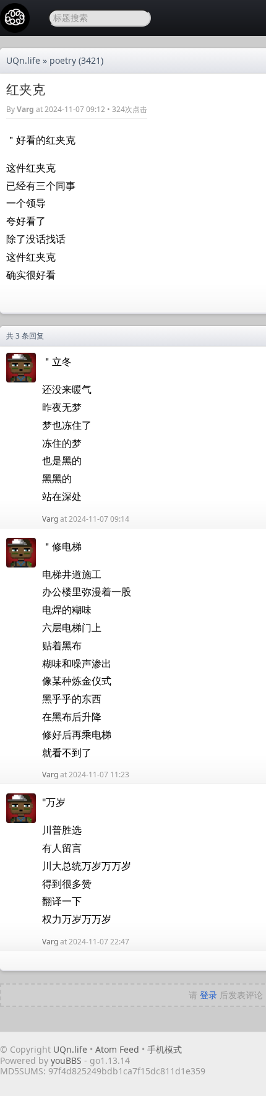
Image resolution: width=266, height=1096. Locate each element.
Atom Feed (117, 1049)
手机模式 (164, 1049)
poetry (62, 60)
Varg (25, 109)
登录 (208, 995)
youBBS (67, 1060)
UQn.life (23, 60)
